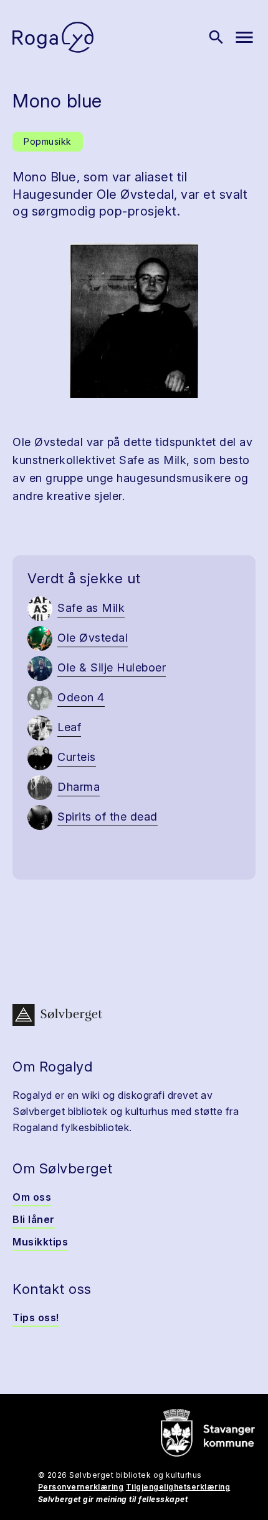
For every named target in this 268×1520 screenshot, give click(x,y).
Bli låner (33, 1219)
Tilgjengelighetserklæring (178, 1486)
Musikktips (40, 1242)
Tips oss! (35, 1317)
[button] (134, 320)
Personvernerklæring (81, 1486)
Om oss (31, 1197)
